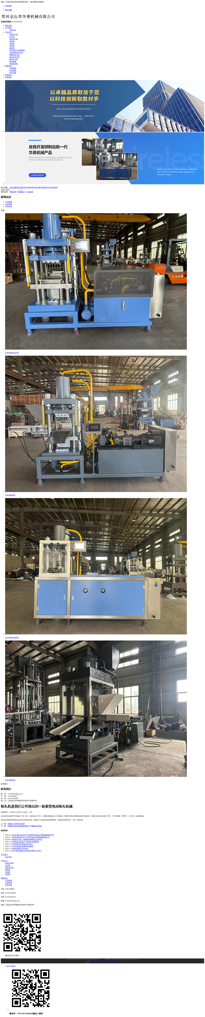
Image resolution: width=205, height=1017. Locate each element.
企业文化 (12, 30)
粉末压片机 (13, 34)
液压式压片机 (14, 57)
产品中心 (8, 32)
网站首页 (8, 25)
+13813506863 (10, 966)
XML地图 (116, 962)
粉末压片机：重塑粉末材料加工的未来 (27, 839)
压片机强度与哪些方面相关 (23, 846)
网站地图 (8, 10)
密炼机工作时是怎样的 (16, 824)
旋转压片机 (13, 59)
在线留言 (8, 6)
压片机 (12, 37)
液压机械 (12, 61)
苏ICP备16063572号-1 (97, 962)
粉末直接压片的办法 (20, 848)
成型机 (12, 41)
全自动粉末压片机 (16, 52)
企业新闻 (12, 70)
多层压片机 (13, 39)
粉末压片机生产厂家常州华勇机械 (26, 842)
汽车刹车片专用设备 (17, 50)
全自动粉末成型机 (40, 187)
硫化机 (12, 48)
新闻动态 (8, 66)
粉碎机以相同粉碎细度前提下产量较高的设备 (25, 826)
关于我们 (8, 28)
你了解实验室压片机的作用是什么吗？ (27, 851)
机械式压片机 (14, 55)
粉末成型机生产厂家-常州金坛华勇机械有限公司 (31, 837)
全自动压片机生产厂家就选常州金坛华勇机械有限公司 (33, 835)
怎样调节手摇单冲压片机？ (23, 844)
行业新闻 (12, 68)
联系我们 (8, 75)
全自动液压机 (28, 187)
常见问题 (12, 73)
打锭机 (12, 46)
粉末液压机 (13, 64)
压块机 (12, 43)
